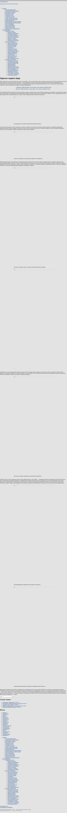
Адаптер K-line (11, 54)
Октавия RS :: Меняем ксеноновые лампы (12, 703)
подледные (6, 726)
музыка (5, 721)
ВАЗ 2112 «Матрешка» (10, 41)
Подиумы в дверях (12, 46)
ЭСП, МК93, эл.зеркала (13, 72)
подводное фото (7, 725)
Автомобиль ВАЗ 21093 (10, 59)
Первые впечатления (12, 44)
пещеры (5, 724)
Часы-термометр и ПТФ (13, 70)
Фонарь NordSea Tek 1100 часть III (13, 22)
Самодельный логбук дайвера (12, 10)
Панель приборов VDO (13, 63)
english (5, 712)
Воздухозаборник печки (13, 58)
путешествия (6, 728)
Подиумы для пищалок (13, 37)
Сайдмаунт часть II (9, 15)
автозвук (5, 717)
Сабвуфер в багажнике (13, 61)
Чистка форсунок (12, 57)
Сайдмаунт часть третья (8, 704)
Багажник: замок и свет (13, 66)
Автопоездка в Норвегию (8, 702)
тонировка (6, 735)
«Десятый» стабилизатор (13, 73)
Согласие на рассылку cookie (17, 810)
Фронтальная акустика (13, 60)
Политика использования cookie (5, 810)
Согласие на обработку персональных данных (23, 809)
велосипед (6, 718)
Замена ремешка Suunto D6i (11, 19)
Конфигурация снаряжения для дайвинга (12, 705)
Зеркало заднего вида (10, 27)
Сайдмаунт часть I (9, 14)
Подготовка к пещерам (10, 12)
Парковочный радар (12, 53)
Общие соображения (9, 25)
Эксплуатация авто (12, 45)
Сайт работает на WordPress (6, 807)
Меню (2, 6)
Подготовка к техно (9, 13)
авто (5, 716)
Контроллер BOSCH (12, 56)
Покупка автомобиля (12, 43)
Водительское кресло (12, 75)
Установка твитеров (12, 48)
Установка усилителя (12, 50)
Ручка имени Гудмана (10, 26)
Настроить (3, 812)
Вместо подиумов (12, 38)
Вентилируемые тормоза (13, 67)
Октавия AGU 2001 (9, 31)
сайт (4, 730)
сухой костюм (6, 734)
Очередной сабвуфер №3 (13, 35)
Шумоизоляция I (11, 64)
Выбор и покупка (12, 32)
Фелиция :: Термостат (13, 39)
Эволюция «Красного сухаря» (9, 707)
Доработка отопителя (12, 71)
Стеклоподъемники (12, 69)
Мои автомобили (6, 29)
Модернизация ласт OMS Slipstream (13, 21)
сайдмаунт (6, 729)
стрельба (5, 732)
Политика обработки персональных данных (7, 809)
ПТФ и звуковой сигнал (13, 51)
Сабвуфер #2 (10, 47)
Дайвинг (5, 8)
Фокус (5, 715)
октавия (5, 723)
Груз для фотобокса (9, 24)
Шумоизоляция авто (12, 52)
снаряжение (6, 731)
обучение (6, 722)
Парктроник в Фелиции (13, 40)
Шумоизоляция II (12, 65)
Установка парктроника (13, 33)
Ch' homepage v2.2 (4, 1)
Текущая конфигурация (10, 9)
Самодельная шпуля (9, 20)
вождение (5, 719)
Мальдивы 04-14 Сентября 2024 (12, 28)
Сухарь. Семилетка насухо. (11, 18)
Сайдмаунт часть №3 (10, 16)
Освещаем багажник (12, 34)
